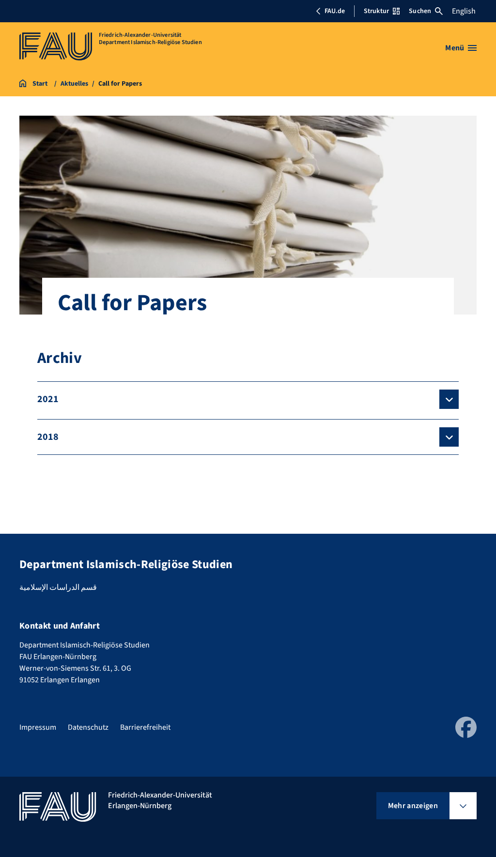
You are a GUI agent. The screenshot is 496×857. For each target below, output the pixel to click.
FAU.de (335, 11)
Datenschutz (88, 727)
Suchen (420, 11)
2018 (48, 437)
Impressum (37, 727)
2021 (48, 399)
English (464, 11)
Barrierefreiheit (145, 727)
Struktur (376, 11)
